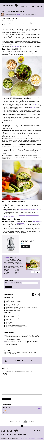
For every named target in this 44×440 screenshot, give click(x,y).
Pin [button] (32, 272)
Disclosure (25, 438)
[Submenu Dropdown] (28, 6)
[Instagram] (32, 431)
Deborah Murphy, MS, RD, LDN (11, 14)
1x (33, 294)
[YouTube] (35, 431)
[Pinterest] (42, 431)
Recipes (11, 434)
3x (38, 294)
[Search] (42, 6)
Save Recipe (8, 286)
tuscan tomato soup (20, 207)
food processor (20, 223)
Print (37, 272)
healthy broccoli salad (23, 209)
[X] (39, 431)
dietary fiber (33, 107)
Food (27, 6)
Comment (4, 376)
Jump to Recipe (6, 18)
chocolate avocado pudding (32, 215)
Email (23, 281)
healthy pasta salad (33, 209)
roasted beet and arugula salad (11, 210)
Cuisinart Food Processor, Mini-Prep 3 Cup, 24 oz (28, 241)
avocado (36, 104)
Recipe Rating (5, 373)
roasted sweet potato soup (33, 207)
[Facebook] (37, 431)
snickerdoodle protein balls (10, 216)
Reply (39, 408)
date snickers (22, 215)
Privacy (22, 438)
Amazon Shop (39, 4)
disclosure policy (19, 20)
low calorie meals (15, 46)
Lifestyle (32, 6)
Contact (33, 4)
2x (35, 294)
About (15, 434)
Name (3, 389)
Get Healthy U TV (27, 4)
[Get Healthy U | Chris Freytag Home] (9, 5)
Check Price (25, 246)
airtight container (37, 221)
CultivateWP (41, 438)
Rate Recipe (15, 18)
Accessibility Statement (31, 438)
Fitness (22, 6)
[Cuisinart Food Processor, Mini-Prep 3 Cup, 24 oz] (11, 244)
